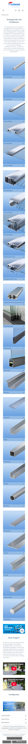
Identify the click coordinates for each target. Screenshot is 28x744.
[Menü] (3, 10)
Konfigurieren (6, 742)
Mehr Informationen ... (19, 735)
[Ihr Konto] (23, 10)
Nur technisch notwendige (14, 738)
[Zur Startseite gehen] (14, 5)
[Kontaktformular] (19, 10)
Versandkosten (5, 728)
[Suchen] (15, 10)
